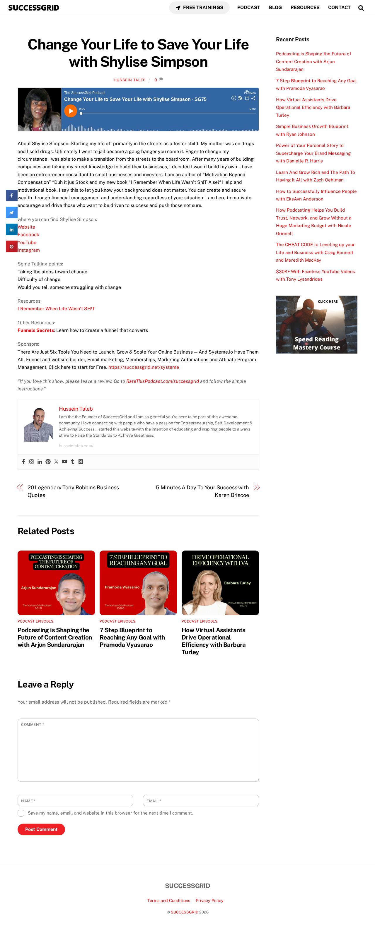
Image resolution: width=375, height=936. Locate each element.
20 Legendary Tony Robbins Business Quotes (73, 491)
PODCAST (248, 7)
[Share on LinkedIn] (12, 233)
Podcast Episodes (35, 621)
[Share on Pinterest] (12, 250)
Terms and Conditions (168, 900)
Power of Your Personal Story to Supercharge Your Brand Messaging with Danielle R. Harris (313, 153)
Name (28, 801)
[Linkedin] (39, 462)
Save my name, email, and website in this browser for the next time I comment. (110, 812)
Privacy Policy (210, 900)
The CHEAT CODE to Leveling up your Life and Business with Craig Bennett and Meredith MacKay (315, 252)
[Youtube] (64, 462)
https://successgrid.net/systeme (143, 367)
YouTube (27, 242)
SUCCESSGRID (184, 912)
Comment (32, 724)
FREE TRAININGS (202, 7)
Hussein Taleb (130, 80)
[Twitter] (56, 462)
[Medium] (80, 462)
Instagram (29, 250)
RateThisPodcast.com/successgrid (162, 381)
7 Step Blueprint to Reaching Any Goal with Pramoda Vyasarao (132, 637)
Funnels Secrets (36, 330)
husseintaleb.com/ (76, 445)
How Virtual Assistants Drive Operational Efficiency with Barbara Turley (214, 641)
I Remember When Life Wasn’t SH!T (56, 308)
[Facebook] (23, 462)
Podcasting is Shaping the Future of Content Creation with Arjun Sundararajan (55, 637)
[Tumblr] (72, 462)
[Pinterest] (48, 462)
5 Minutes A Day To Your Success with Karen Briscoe (202, 491)
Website (26, 227)
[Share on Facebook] (12, 200)
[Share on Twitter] (12, 217)
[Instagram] (31, 462)
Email (153, 801)
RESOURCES (305, 7)
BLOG (275, 7)
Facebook (28, 234)
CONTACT (339, 7)
